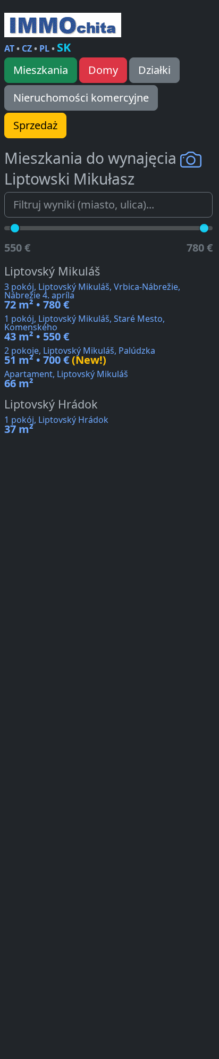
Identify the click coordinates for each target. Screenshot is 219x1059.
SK (64, 47)
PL (44, 48)
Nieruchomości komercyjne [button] (81, 97)
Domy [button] (103, 70)
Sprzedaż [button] (35, 125)
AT (9, 48)
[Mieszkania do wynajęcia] (62, 25)
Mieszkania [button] (40, 70)
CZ (27, 48)
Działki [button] (154, 70)
